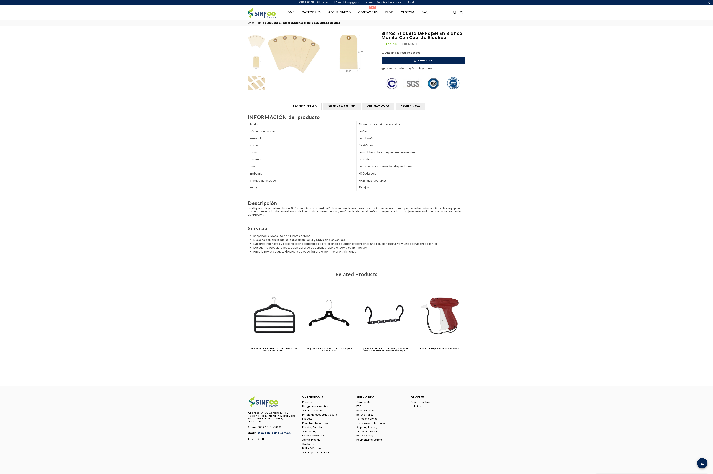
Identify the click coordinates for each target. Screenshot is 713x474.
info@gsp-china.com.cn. (274, 433)
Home (289, 12)
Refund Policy (364, 414)
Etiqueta (307, 419)
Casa (251, 23)
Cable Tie (308, 444)
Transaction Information (371, 423)
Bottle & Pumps (311, 448)
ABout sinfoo (339, 12)
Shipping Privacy (366, 427)
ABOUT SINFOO (410, 106)
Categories (311, 12)
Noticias (416, 406)
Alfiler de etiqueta (313, 410)
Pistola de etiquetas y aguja (319, 414)
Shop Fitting (309, 431)
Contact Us (363, 402)
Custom (407, 12)
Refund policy (365, 435)
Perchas (307, 402)
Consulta (425, 60)
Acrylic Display (311, 440)
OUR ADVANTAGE (378, 106)
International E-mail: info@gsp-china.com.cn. (356, 2)
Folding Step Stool (313, 435)
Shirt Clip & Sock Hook (316, 452)
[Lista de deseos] (461, 12)
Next (372, 53)
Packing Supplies (313, 427)
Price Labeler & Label (315, 423)
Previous (270, 53)
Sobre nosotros (420, 402)
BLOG (389, 12)
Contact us (368, 10)
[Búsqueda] (455, 12)
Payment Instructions (369, 440)
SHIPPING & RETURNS (342, 106)
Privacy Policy (365, 410)
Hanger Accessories (315, 406)
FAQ (424, 12)
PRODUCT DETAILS (305, 106)
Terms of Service (366, 419)
